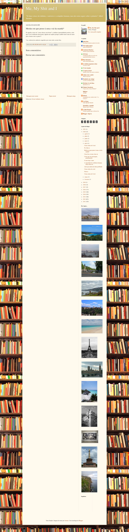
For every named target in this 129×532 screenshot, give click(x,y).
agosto (86, 134)
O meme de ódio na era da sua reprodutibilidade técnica (90, 56)
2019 (84, 182)
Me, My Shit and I (41, 8)
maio (86, 141)
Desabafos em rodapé (88, 79)
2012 (84, 199)
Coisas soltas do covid (89, 169)
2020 (84, 131)
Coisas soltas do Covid (89, 145)
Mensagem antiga (71, 96)
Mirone (85, 96)
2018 (84, 185)
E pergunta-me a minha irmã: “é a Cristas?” (91, 97)
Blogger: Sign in (87, 114)
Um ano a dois (86, 65)
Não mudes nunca (87, 46)
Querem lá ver (86, 84)
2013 (84, 197)
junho (86, 138)
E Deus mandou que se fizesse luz (91, 111)
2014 (84, 194)
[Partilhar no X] (53, 45)
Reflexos (85, 91)
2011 (84, 201)
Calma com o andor (88, 75)
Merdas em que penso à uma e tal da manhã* (93, 151)
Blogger (81, 520)
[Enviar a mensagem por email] (50, 45)
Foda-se (86, 171)
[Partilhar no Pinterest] (57, 45)
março (86, 177)
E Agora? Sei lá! (87, 71)
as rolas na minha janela (88, 80)
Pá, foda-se (87, 148)
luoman (66, 520)
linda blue (85, 41)
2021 (84, 129)
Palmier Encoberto (88, 87)
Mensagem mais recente (32, 96)
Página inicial (52, 96)
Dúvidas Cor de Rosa (88, 83)
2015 (84, 192)
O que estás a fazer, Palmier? (89, 88)
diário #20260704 (87, 47)
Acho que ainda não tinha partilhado (93, 167)
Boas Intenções (87, 60)
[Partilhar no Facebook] (55, 45)
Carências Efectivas (88, 50)
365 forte (85, 54)
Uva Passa (85, 101)
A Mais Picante (87, 109)
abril (86, 143)
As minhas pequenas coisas (90, 64)
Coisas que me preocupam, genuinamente (90, 157)
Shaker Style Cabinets (88, 107)
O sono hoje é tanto (89, 160)
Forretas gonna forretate (88, 51)
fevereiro (87, 179)
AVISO (84, 93)
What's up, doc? (87, 76)
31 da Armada (87, 68)
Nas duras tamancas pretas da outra (91, 43)
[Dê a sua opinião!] (52, 45)
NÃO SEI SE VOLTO (88, 103)
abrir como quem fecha (88, 61)
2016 (84, 189)
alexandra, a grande (88, 105)
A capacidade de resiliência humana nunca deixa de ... (93, 163)
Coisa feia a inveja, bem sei (91, 154)
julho (86, 136)
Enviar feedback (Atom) (38, 99)
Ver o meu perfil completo (94, 32)
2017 (84, 187)
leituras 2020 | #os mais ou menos (91, 72)
